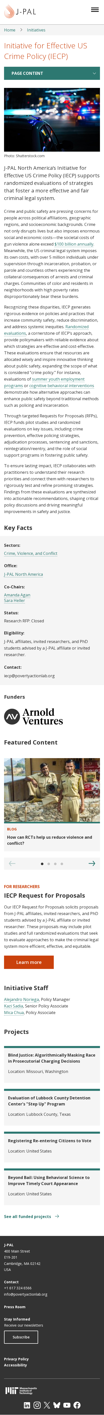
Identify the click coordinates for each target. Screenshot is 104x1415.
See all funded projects (28, 1216)
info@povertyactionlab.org (25, 1294)
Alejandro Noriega (21, 999)
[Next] (91, 863)
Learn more (29, 962)
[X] (47, 1405)
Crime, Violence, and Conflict (30, 553)
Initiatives (36, 30)
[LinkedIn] (27, 1405)
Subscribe (21, 1337)
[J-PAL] (20, 12)
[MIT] (52, 1391)
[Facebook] (77, 1405)
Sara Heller (14, 600)
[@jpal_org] (37, 1405)
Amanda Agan (17, 595)
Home (9, 30)
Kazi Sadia (13, 1006)
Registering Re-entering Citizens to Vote (49, 1140)
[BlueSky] (56, 1405)
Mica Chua (14, 1012)
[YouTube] (66, 1405)
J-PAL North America (23, 574)
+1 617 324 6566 (18, 1288)
